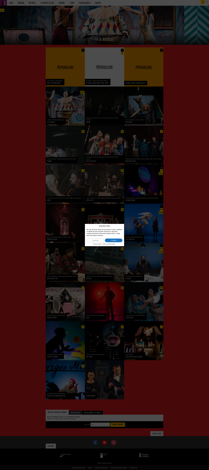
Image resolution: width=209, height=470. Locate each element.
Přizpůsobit (95, 240)
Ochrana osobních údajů (108, 244)
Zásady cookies (97, 244)
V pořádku (113, 240)
